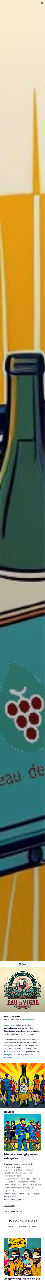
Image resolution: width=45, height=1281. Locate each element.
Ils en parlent (9, 1205)
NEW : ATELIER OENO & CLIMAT (22, 1227)
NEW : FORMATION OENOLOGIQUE (22, 1221)
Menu (23, 964)
